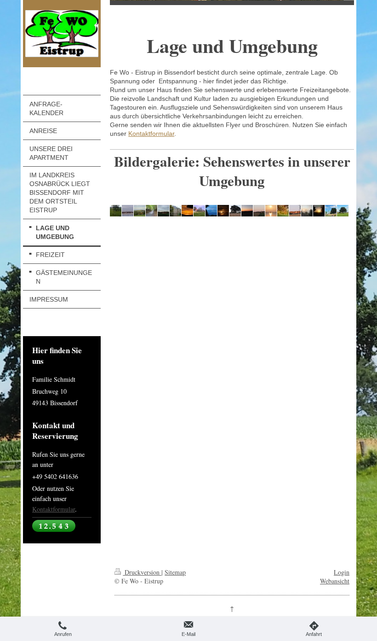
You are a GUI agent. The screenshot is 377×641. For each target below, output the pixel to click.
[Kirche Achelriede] (127, 210)
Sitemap (175, 572)
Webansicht (334, 581)
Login (341, 572)
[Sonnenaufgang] (187, 210)
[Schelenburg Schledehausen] (175, 210)
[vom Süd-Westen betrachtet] (199, 210)
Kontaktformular (53, 509)
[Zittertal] (151, 210)
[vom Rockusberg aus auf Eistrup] (139, 210)
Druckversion (142, 572)
